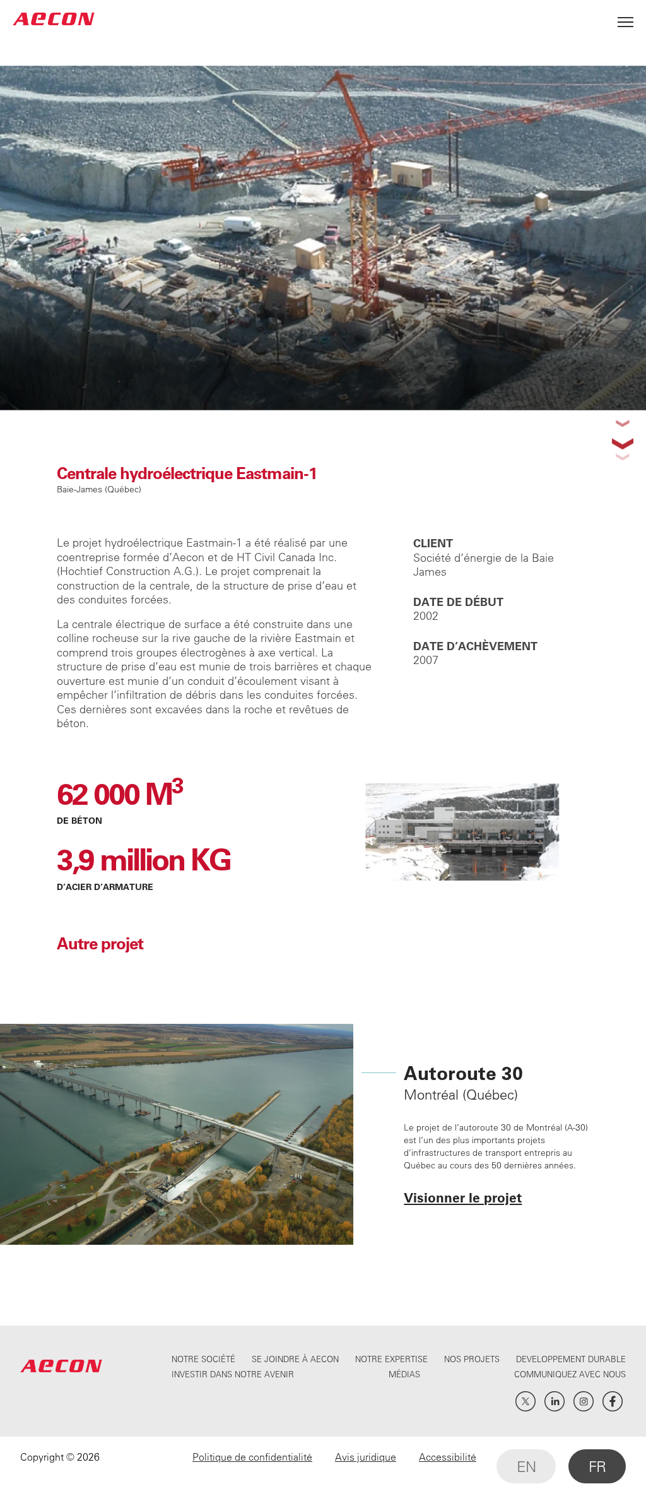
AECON (54, 19)
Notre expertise (391, 1358)
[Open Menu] (625, 19)
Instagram (583, 1401)
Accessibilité (447, 1457)
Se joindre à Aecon (295, 1358)
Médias (404, 1373)
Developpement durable (571, 1358)
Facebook (612, 1401)
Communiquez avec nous (570, 1373)
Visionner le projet (463, 1197)
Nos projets (472, 1358)
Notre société (203, 1358)
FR (597, 1466)
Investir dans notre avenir (233, 1373)
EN (526, 1466)
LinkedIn (554, 1401)
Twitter (525, 1401)
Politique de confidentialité (252, 1457)
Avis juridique (365, 1457)
